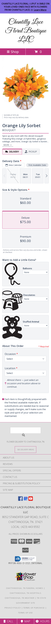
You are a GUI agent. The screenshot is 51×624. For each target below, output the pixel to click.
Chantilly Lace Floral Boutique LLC (25, 31)
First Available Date (37, 165)
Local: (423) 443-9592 (25, 527)
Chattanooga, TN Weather (19, 598)
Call (9, 621)
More (6, 145)
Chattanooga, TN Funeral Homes (24, 588)
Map (26, 621)
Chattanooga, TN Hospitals (25, 593)
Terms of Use (25, 612)
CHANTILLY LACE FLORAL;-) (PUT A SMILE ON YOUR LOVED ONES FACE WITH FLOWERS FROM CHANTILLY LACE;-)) (25, 6)
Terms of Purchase (34, 607)
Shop (15, 51)
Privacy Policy (13, 607)
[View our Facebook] (20, 499)
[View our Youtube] (30, 499)
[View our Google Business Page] (25, 499)
